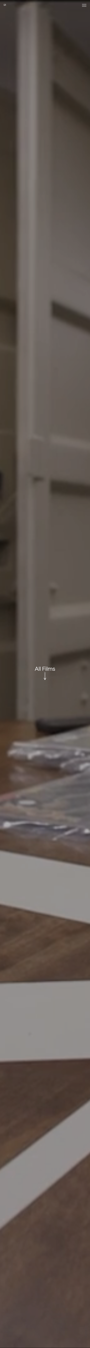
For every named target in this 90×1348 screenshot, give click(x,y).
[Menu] (84, 5)
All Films (45, 669)
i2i (5, 5)
